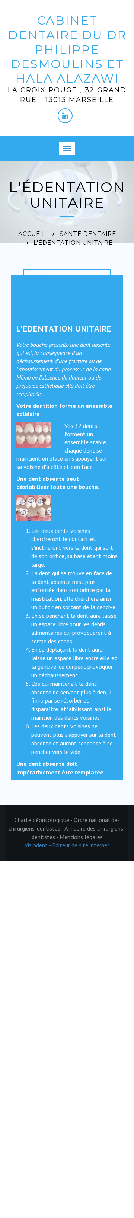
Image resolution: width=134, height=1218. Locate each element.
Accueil (32, 233)
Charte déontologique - (44, 820)
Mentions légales (81, 837)
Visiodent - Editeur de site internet (67, 845)
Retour (38, 276)
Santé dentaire (88, 233)
